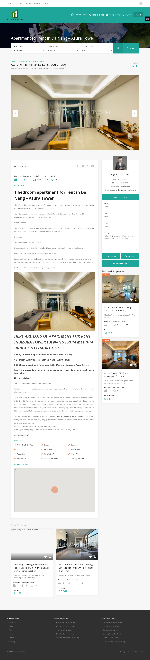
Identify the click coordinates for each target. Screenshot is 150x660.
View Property (32, 554)
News (28, 3)
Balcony (47, 445)
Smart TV (74, 454)
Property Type (53, 46)
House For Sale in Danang (66, 626)
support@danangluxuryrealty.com (123, 190)
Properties (19, 3)
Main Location (19, 46)
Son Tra (31, 61)
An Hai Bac (41, 61)
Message (107, 233)
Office (11, 638)
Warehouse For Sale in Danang (67, 638)
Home (9, 3)
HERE (28, 378)
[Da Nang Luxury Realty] (15, 20)
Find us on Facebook (21, 435)
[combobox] (28, 50)
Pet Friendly (48, 449)
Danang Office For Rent (112, 634)
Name (106, 203)
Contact (47, 3)
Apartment (13, 622)
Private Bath (75, 449)
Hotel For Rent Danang (111, 638)
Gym (18, 449)
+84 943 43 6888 (81, 15)
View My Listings (120, 197)
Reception (21, 454)
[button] (54, 489)
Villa (10, 630)
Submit (138, 15)
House (11, 626)
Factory (12, 641)
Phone (106, 223)
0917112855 (123, 179)
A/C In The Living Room (25, 445)
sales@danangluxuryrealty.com (120, 15)
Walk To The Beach (51, 458)
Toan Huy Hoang (136, 652)
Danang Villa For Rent (111, 630)
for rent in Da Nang (43, 354)
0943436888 (123, 183)
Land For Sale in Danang (65, 634)
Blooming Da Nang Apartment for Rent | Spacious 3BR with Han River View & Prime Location (31, 567)
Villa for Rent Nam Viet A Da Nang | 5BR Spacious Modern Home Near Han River (76, 567)
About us (37, 3)
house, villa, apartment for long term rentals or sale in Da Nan (59, 416)
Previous (15, 113)
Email (105, 213)
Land (11, 634)
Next (134, 113)
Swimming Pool (22, 458)
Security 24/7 (49, 454)
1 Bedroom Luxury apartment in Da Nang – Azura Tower (42, 359)
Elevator (74, 445)
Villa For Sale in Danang (64, 630)
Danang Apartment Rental (113, 622)
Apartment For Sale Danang (66, 622)
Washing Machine (77, 458)
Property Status (87, 46)
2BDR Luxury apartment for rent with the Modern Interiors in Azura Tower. (51, 365)
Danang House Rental (111, 626)
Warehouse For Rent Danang (114, 641)
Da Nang (22, 61)
